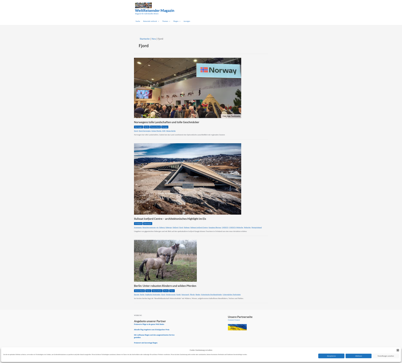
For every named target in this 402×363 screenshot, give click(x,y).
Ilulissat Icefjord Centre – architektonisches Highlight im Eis (170, 218)
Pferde (192, 295)
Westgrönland (256, 227)
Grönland (138, 224)
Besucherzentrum (149, 227)
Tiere (172, 291)
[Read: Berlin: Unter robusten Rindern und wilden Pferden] (165, 261)
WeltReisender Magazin (154, 10)
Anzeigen (187, 21)
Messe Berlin (171, 131)
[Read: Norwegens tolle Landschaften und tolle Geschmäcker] (187, 88)
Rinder (198, 295)
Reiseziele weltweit (150, 21)
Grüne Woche (156, 131)
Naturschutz (157, 291)
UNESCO (225, 227)
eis (157, 227)
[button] (398, 350)
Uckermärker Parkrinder (232, 295)
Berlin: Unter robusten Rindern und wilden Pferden (165, 285)
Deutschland (155, 127)
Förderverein (171, 295)
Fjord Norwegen (145, 131)
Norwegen (138, 127)
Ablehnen (358, 356)
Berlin (146, 127)
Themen (165, 21)
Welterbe (247, 227)
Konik (178, 295)
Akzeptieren (331, 356)
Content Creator (234, 320)
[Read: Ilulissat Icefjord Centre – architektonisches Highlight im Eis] (187, 179)
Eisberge (169, 227)
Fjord (136, 131)
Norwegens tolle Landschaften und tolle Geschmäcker (166, 122)
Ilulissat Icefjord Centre (199, 227)
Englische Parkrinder (152, 295)
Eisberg (162, 227)
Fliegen (175, 21)
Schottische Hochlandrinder (211, 295)
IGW (163, 131)
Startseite (145, 38)
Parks (166, 291)
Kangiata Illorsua (215, 227)
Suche (138, 21)
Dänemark (147, 224)
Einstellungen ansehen (386, 356)
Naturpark (185, 295)
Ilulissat (187, 227)
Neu (154, 38)
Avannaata (138, 227)
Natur (148, 291)
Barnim (136, 295)
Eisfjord (175, 227)
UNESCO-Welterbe (236, 227)
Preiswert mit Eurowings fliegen (145, 343)
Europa (165, 127)
